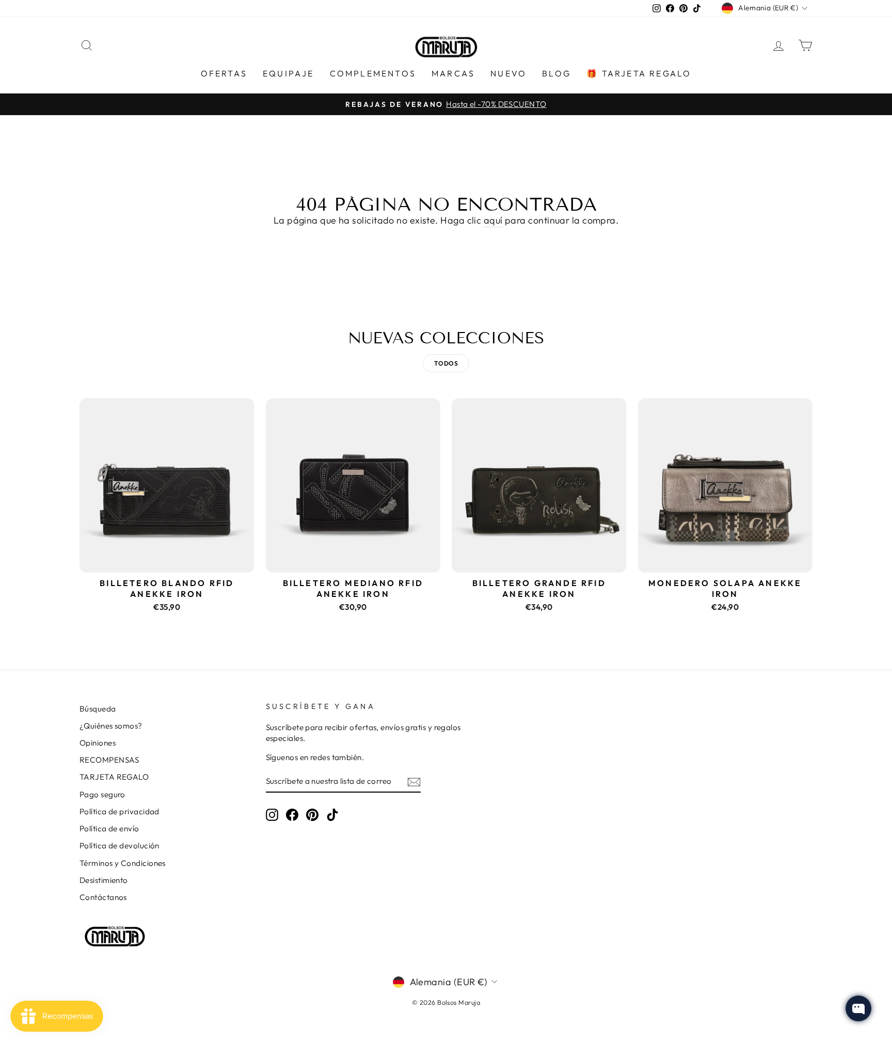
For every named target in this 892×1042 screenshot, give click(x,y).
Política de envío (109, 828)
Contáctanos (103, 897)
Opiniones (97, 743)
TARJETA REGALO (114, 777)
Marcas (453, 73)
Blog (556, 73)
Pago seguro (102, 794)
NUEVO (508, 73)
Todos (446, 363)
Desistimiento (103, 880)
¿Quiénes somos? (110, 726)
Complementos (373, 73)
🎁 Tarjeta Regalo (638, 73)
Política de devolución (119, 845)
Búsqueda (97, 709)
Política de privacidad (119, 811)
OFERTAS (224, 73)
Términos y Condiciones (122, 863)
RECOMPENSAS (109, 760)
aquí (493, 220)
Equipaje (288, 73)
